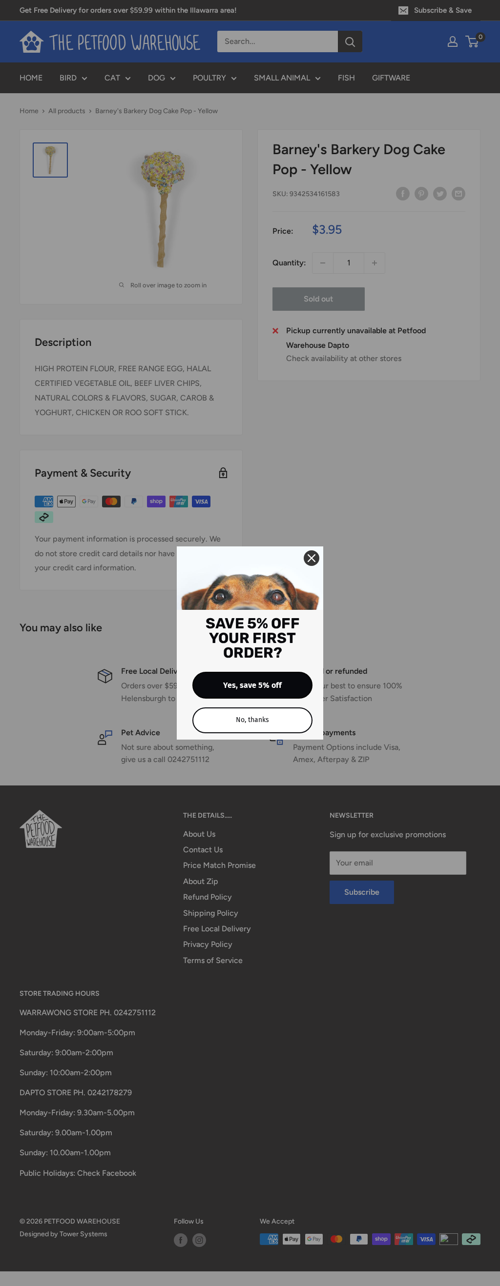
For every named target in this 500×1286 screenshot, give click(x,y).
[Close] (311, 558)
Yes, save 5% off (252, 685)
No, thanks (252, 720)
